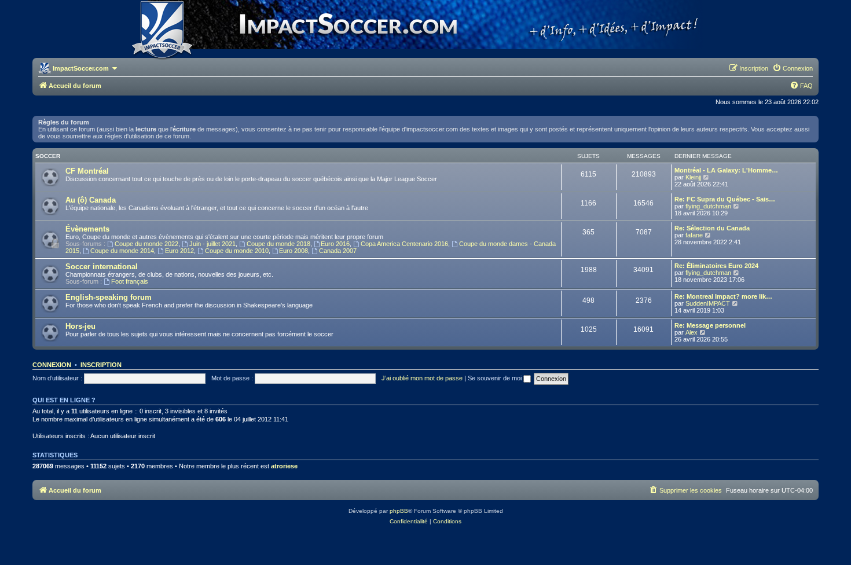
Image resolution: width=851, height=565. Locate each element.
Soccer (47, 156)
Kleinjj (693, 177)
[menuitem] (792, 68)
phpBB (399, 511)
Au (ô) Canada (90, 200)
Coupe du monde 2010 (237, 250)
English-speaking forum (108, 297)
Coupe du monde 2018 (278, 243)
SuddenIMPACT (707, 303)
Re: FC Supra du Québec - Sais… (724, 199)
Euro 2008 (293, 250)
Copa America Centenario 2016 (404, 243)
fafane (694, 235)
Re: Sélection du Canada (712, 228)
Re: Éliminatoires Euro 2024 (716, 265)
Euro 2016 (335, 243)
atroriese (284, 466)
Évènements (87, 229)
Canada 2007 (338, 250)
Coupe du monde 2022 (146, 243)
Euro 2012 (179, 250)
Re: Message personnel (710, 325)
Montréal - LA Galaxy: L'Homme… (726, 170)
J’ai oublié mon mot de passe (422, 378)
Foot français (129, 281)
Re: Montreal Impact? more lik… (723, 296)
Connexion (51, 364)
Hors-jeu (80, 326)
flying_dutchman (708, 206)
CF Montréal (87, 171)
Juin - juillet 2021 (212, 243)
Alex (691, 332)
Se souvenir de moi (495, 378)
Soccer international (101, 266)
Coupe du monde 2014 (122, 250)
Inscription (101, 364)
